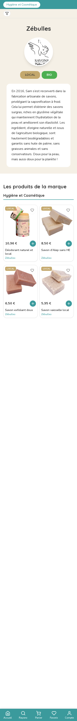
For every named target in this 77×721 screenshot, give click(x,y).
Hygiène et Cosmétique (22, 5)
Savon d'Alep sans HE (55, 250)
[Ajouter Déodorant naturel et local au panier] (33, 244)
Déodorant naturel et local (19, 252)
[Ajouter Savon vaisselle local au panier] (69, 304)
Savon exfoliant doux (19, 310)
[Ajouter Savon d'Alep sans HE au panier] (69, 244)
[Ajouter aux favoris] (32, 210)
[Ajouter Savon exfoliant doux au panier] (33, 304)
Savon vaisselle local (55, 310)
